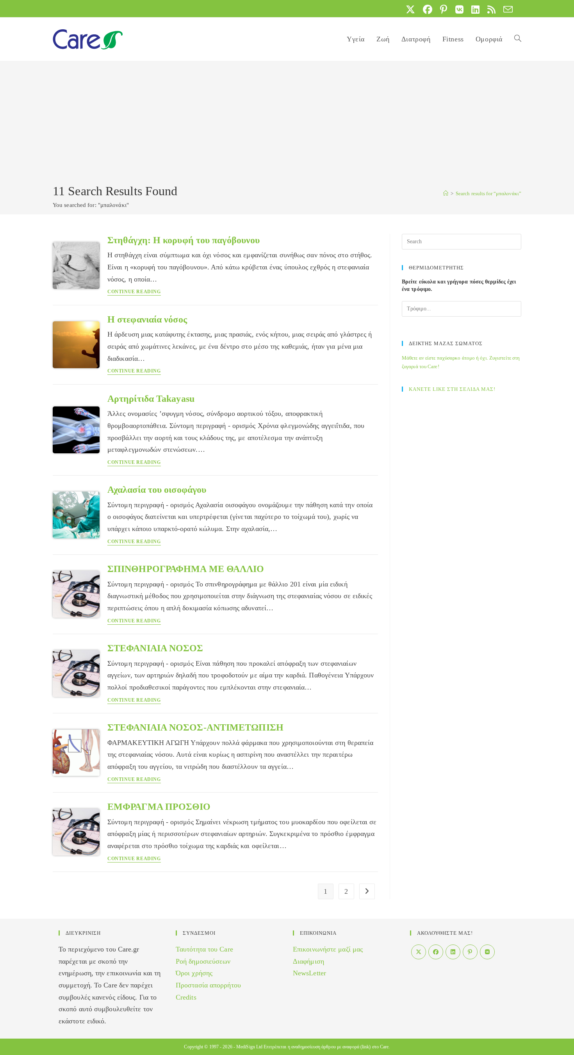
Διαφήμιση (308, 961)
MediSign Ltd (249, 1047)
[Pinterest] (470, 952)
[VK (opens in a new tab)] (459, 9)
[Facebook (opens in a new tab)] (427, 9)
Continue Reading (134, 291)
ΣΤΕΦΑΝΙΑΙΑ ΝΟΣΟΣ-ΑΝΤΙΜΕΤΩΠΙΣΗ (195, 727)
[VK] (487, 952)
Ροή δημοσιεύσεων (203, 961)
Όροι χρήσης (194, 973)
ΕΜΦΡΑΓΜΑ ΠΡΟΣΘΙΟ (159, 807)
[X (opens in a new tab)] (410, 9)
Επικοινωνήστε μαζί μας (328, 949)
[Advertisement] (287, 123)
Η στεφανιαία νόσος (147, 319)
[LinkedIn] (453, 952)
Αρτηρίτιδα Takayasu (150, 399)
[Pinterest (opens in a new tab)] (443, 9)
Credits (186, 997)
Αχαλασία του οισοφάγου (156, 490)
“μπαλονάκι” (488, 193)
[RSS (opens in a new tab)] (491, 9)
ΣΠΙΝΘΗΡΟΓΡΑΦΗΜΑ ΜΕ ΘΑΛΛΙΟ (185, 569)
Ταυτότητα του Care (204, 949)
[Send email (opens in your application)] (506, 9)
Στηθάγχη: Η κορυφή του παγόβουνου (183, 240)
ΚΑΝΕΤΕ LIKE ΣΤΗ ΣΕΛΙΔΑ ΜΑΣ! (452, 389)
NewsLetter (309, 973)
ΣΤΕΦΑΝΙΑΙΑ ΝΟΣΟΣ (155, 648)
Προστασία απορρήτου (208, 985)
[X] (418, 952)
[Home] (445, 193)
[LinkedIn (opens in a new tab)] (475, 9)
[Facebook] (435, 952)
